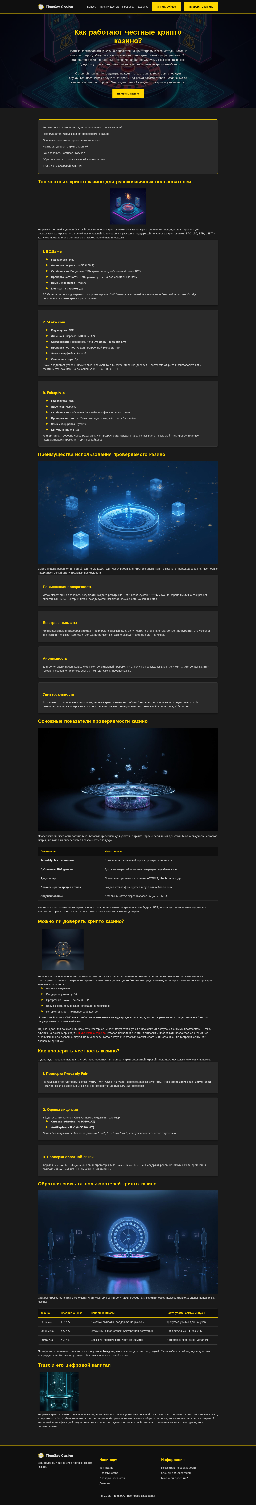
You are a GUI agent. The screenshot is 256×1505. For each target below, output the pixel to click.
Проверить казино (201, 7)
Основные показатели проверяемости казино (71, 140)
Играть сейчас (166, 7)
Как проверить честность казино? (64, 153)
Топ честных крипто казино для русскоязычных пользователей (82, 127)
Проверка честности (112, 1478)
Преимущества (109, 7)
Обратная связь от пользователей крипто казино (74, 159)
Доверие (143, 7)
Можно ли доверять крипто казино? (65, 147)
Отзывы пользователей (176, 1473)
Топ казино (106, 1468)
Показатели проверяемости (178, 1468)
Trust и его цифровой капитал (62, 166)
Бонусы (91, 7)
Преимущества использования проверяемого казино (76, 134)
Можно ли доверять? (174, 1478)
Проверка (128, 7)
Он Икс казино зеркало (91, 1033)
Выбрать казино (128, 94)
